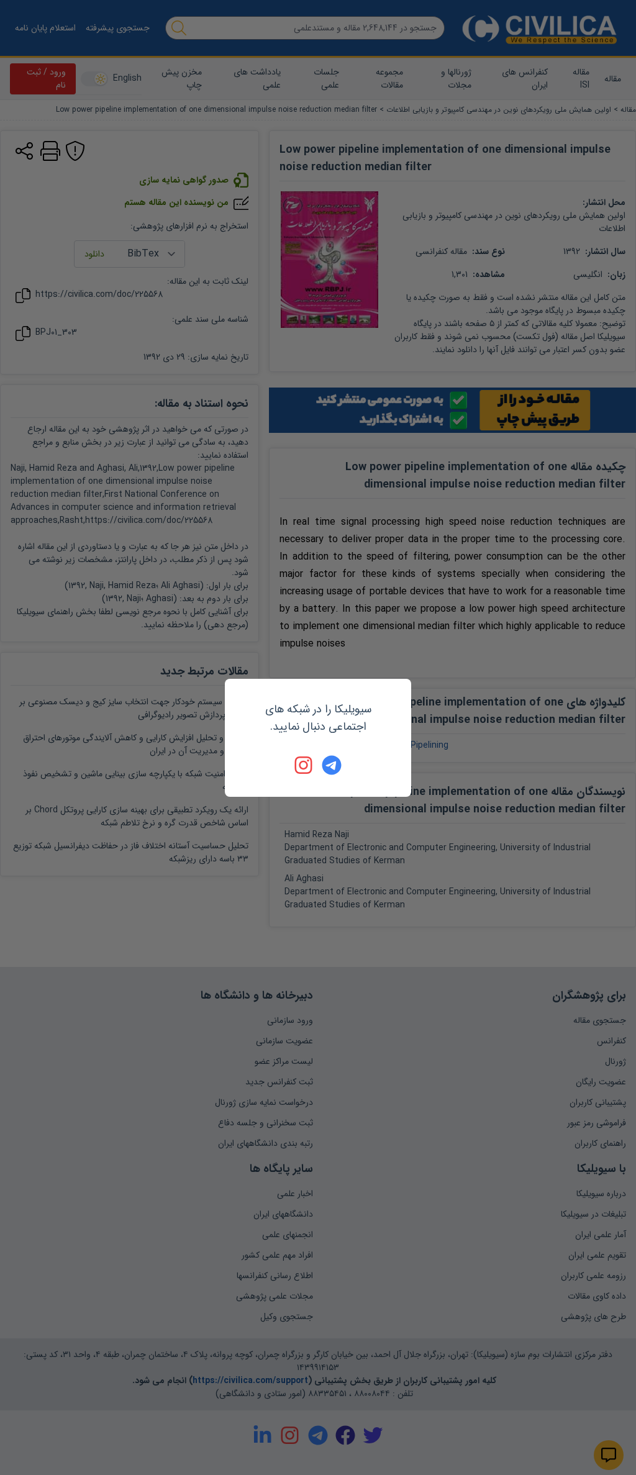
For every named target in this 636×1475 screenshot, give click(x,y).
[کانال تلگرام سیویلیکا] (332, 765)
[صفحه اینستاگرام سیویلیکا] (304, 765)
